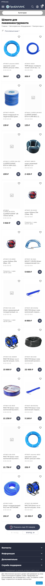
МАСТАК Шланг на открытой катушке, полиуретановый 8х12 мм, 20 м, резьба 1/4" (33, 506)
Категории (22, 13)
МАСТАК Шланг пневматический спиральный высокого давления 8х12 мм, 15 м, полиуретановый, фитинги (33, 409)
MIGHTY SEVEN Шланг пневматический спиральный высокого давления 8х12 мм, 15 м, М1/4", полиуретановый (33, 262)
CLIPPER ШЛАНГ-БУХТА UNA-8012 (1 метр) (32, 115)
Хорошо (39, 583)
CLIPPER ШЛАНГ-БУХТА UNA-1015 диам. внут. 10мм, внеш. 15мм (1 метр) (10, 164)
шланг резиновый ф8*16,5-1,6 (31, 164)
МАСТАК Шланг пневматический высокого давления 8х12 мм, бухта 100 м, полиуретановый (11, 409)
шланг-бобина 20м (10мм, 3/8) (31, 213)
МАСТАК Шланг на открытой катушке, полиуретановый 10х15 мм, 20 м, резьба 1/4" (11, 360)
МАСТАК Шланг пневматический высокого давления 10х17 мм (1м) (32, 360)
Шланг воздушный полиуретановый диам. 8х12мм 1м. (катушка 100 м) (11, 115)
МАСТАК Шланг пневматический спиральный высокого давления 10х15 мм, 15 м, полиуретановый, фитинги (33, 311)
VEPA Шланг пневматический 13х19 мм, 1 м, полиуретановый (33, 67)
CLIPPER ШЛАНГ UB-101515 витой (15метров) (11, 215)
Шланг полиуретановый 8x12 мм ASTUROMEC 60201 (11, 506)
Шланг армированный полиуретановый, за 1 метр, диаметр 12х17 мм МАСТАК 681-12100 (11, 311)
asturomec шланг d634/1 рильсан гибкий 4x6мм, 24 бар (33, 458)
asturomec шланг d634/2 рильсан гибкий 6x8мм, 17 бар (11, 67)
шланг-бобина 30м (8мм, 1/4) (10, 262)
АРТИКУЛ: (6, 63)
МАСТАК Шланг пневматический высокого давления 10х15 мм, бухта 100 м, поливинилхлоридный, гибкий (11, 458)
